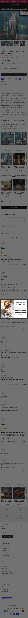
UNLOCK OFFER (20, 310)
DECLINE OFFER (20, 312)
